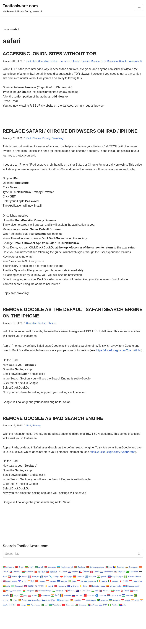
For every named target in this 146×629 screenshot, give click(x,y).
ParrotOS (65, 61)
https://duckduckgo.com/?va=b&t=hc (118, 350)
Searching (57, 138)
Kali (34, 61)
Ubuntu (123, 61)
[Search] (139, 554)
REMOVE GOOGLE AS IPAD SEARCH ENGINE (53, 418)
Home (6, 29)
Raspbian (112, 61)
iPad (28, 61)
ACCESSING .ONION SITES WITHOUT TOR (49, 53)
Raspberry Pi (98, 61)
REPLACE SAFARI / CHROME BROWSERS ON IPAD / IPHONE (70, 131)
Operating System (48, 61)
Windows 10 (135, 61)
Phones (76, 61)
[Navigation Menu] (139, 8)
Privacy (86, 61)
